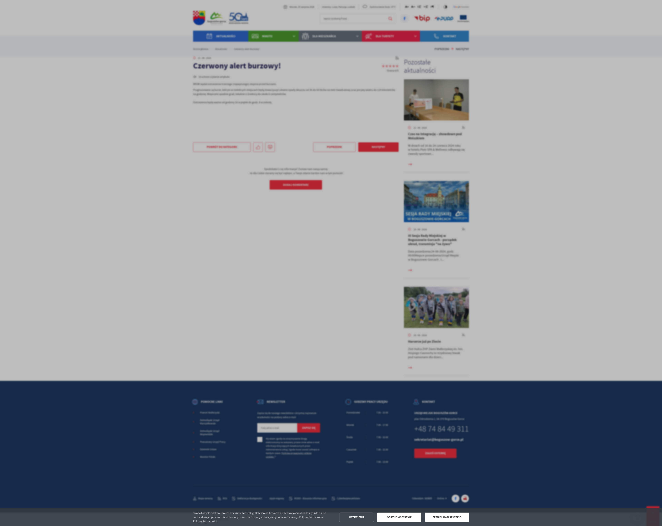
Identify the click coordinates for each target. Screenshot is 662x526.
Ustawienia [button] (356, 517)
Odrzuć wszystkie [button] (399, 517)
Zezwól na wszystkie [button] (447, 517)
